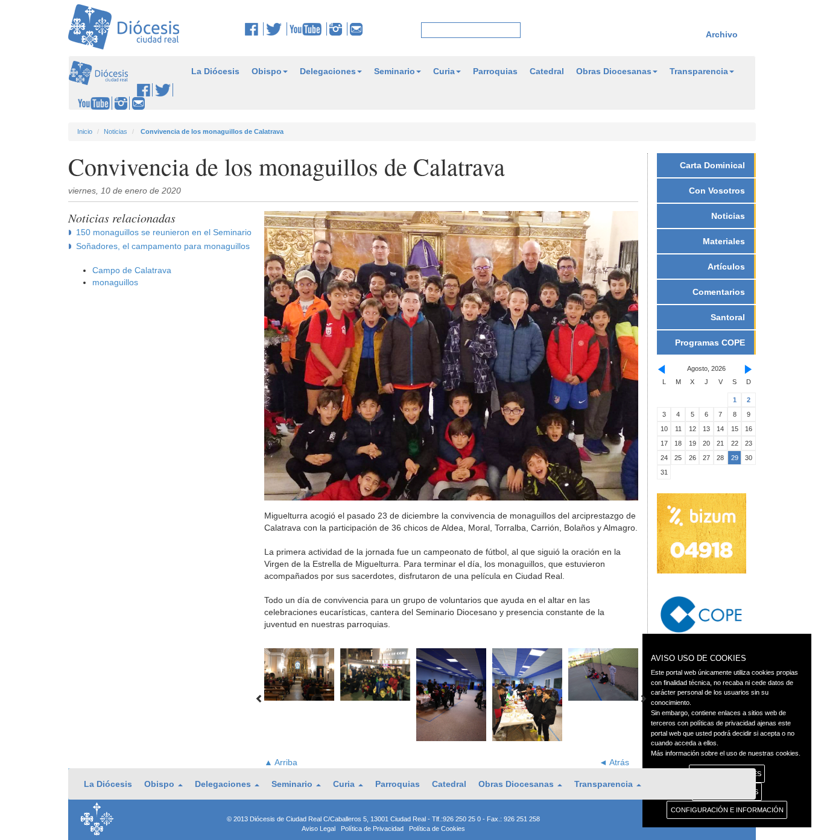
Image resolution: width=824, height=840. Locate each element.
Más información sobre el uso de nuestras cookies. (725, 753)
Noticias (115, 131)
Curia (444, 71)
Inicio (84, 131)
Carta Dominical (712, 165)
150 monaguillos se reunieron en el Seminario (164, 232)
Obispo (267, 71)
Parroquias (495, 71)
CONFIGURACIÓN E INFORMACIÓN (727, 809)
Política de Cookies (437, 828)
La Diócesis (215, 71)
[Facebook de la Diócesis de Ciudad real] (254, 29)
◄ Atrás (614, 762)
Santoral (728, 317)
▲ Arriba (280, 762)
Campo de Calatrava (131, 270)
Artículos (726, 266)
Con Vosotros (717, 190)
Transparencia (699, 71)
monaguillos (115, 282)
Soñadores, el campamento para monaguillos (163, 246)
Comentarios (718, 292)
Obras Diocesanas (613, 71)
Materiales (724, 241)
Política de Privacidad (372, 828)
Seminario (394, 71)
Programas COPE (710, 342)
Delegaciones (328, 71)
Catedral (547, 71)
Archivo (722, 34)
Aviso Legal (318, 828)
